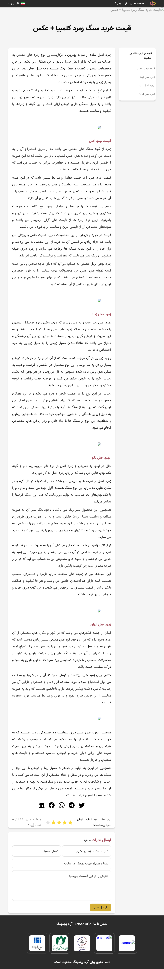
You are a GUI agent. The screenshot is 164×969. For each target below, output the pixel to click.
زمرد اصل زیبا (147, 77)
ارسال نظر (100, 907)
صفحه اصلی (137, 3)
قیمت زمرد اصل (146, 68)
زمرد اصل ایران (147, 94)
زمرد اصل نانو (147, 85)
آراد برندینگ (120, 3)
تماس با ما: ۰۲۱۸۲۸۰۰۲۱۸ (91, 924)
